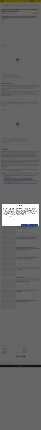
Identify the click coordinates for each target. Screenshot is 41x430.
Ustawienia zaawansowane (11, 224)
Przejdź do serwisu (29, 224)
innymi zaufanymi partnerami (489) (23, 208)
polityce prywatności (33, 222)
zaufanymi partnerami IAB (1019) (11, 208)
